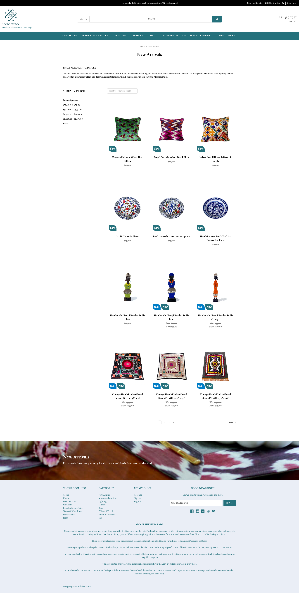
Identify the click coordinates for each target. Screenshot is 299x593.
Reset (65, 124)
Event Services (69, 501)
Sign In (137, 498)
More (231, 35)
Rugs (153, 35)
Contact (66, 498)
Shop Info (291, 3)
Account (138, 495)
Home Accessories (201, 35)
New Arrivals (69, 35)
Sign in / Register (255, 3)
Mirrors (138, 35)
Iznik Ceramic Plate (127, 236)
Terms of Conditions (72, 511)
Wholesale (67, 505)
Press (65, 518)
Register (137, 501)
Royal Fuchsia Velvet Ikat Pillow (171, 157)
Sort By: (112, 91)
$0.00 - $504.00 (70, 100)
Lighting (120, 35)
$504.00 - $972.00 (71, 105)
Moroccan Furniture (95, 35)
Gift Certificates (272, 3)
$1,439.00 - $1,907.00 (73, 114)
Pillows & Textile (173, 35)
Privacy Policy (69, 515)
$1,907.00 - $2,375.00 (73, 119)
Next (230, 422)
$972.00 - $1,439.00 (72, 109)
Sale (221, 35)
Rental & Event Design (73, 508)
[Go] (217, 19)
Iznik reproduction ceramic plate (171, 236)
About (66, 495)
